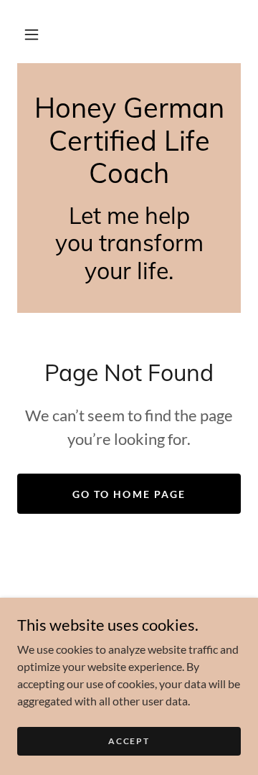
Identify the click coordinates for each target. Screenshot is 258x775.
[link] (129, 141)
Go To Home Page (128, 494)
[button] (31, 34)
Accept (128, 741)
